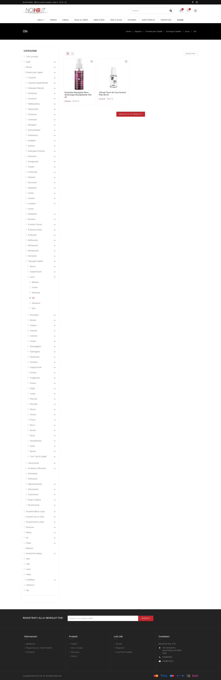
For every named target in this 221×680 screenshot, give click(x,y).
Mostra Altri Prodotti (130, 114)
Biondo (33, 320)
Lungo (32, 393)
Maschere (36, 293)
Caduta (33, 325)
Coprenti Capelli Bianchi (38, 83)
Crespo (33, 341)
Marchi (29, 67)
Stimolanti (32, 256)
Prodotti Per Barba (34, 553)
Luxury (31, 209)
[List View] (72, 54)
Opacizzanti (33, 109)
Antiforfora (32, 479)
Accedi (119, 644)
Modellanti (32, 214)
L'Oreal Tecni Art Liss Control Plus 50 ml (112, 93)
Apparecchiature (35, 484)
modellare (30, 580)
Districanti (32, 156)
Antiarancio (33, 135)
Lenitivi (31, 193)
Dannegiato (35, 351)
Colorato (33, 336)
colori (28, 569)
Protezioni (32, 114)
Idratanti (31, 177)
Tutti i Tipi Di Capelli (38, 456)
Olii (195, 31)
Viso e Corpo (77, 648)
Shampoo (36, 303)
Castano (33, 331)
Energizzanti (33, 161)
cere (28, 564)
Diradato (34, 362)
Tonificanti (32, 119)
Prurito (33, 420)
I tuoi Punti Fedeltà (124, 652)
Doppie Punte (35, 367)
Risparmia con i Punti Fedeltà (39, 648)
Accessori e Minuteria (37, 468)
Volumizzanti (33, 463)
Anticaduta (32, 473)
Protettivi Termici (35, 224)
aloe (28, 559)
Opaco (33, 409)
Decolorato (35, 357)
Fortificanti (32, 172)
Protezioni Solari (35, 230)
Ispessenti (32, 188)
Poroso (33, 414)
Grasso (33, 383)
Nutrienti (31, 219)
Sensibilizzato (35, 441)
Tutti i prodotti (32, 57)
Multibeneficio (34, 104)
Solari (28, 543)
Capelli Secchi (35, 272)
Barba (28, 532)
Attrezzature (33, 489)
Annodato (34, 315)
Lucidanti (32, 203)
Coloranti (32, 77)
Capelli (74, 644)
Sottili (32, 446)
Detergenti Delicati (36, 88)
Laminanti (32, 98)
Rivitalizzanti (33, 251)
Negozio (138, 31)
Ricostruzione (33, 505)
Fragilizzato (35, 378)
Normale (33, 404)
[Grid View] (68, 54)
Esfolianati (32, 93)
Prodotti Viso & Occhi (35, 517)
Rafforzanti (33, 240)
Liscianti (31, 198)
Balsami (35, 282)
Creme (34, 287)
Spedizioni (30, 644)
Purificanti (32, 235)
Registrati (120, 648)
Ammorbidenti (34, 130)
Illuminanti (32, 182)
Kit (27, 538)
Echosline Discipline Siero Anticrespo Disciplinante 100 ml (78, 94)
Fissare (31, 167)
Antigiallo (32, 140)
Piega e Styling (34, 500)
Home (128, 31)
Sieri (33, 308)
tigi (27, 590)
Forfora (33, 372)
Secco (32, 435)
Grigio (32, 388)
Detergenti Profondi (36, 151)
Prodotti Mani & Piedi (35, 522)
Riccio (32, 425)
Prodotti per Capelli (154, 31)
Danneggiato (35, 346)
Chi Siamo (30, 652)
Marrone (33, 399)
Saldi (28, 62)
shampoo (30, 585)
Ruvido (33, 430)
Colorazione (33, 494)
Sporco (33, 451)
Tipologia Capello (173, 31)
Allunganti (32, 125)
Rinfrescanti (33, 245)
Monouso (30, 527)
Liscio (187, 31)
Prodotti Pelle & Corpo (35, 511)
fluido (28, 574)
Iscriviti (146, 618)
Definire (31, 146)
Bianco (33, 266)
